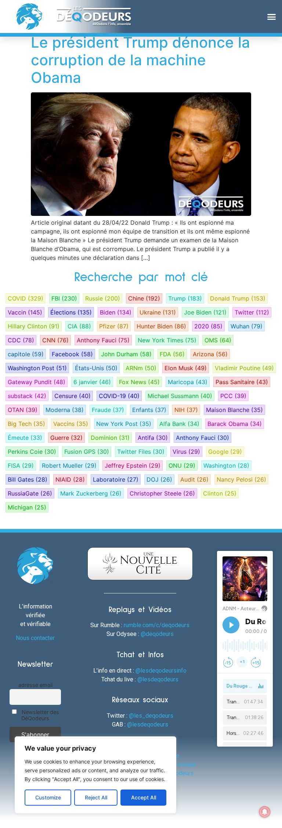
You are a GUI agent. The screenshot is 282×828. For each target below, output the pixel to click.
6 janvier (92, 382)
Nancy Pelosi (241, 479)
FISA (21, 465)
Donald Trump (237, 298)
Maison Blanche (234, 410)
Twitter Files (140, 452)
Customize (48, 797)
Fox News (139, 382)
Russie (102, 298)
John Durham (126, 354)
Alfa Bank (179, 424)
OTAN (22, 410)
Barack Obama (234, 424)
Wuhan (247, 326)
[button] (271, 16)
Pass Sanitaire (242, 382)
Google (225, 452)
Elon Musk (185, 368)
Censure (72, 396)
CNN (55, 340)
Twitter (252, 312)
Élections (71, 312)
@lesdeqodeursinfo (161, 670)
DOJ (159, 479)
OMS (218, 340)
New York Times (167, 340)
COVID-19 (119, 396)
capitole (26, 354)
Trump (185, 298)
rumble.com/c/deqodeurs (156, 625)
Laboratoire (115, 479)
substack (27, 396)
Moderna (65, 410)
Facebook (72, 354)
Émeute (25, 438)
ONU (182, 465)
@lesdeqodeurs (157, 679)
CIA (79, 326)
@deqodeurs (157, 633)
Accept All (143, 797)
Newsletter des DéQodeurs (39, 715)
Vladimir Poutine (244, 368)
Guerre (66, 438)
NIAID (70, 479)
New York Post (123, 424)
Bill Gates (27, 479)
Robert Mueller (69, 465)
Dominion (110, 438)
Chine (144, 298)
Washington (226, 465)
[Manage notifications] (265, 812)
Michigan (27, 507)
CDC (21, 340)
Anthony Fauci (103, 340)
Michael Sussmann (180, 396)
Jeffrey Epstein (132, 465)
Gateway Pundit (36, 382)
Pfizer (114, 326)
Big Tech (26, 424)
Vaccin (25, 312)
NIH (186, 410)
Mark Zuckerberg (91, 493)
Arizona (210, 354)
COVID (25, 298)
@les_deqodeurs (151, 715)
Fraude (108, 410)
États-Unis (96, 368)
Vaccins (70, 424)
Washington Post (37, 368)
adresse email (35, 685)
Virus (186, 452)
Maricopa (187, 382)
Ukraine (158, 312)
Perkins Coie (32, 452)
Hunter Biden (161, 326)
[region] (95, 774)
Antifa (153, 438)
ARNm (141, 368)
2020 (208, 326)
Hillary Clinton (33, 326)
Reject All (96, 797)
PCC (233, 396)
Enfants (149, 410)
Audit (194, 479)
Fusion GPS (86, 452)
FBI (64, 298)
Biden (115, 312)
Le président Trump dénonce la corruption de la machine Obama (140, 60)
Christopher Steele (162, 493)
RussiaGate (30, 493)
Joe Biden (205, 312)
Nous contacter (35, 637)
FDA (172, 354)
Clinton (219, 493)
